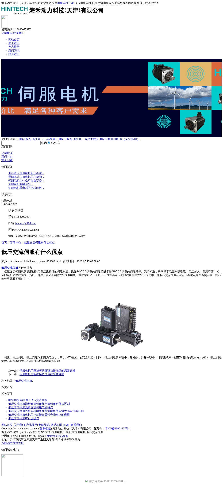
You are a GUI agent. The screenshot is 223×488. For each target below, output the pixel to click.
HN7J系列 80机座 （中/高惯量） (38, 139)
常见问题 (7, 160)
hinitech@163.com (25, 223)
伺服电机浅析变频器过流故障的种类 (42, 374)
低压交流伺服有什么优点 (39, 242)
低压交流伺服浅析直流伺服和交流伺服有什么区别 (39, 403)
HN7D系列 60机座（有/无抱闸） (120, 139)
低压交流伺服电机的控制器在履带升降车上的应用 (39, 414)
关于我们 (14, 43)
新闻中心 (7, 156)
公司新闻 (7, 152)
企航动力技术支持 (12, 443)
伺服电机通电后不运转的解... (26, 187)
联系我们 (18, 33)
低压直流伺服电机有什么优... (26, 173)
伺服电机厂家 (65, 3)
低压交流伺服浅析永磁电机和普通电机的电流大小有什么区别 (46, 411)
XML (66, 424)
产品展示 (14, 46)
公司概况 (7, 33)
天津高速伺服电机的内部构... (26, 176)
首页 (4, 242)
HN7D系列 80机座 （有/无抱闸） (79, 139)
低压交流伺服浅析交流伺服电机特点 (30, 407)
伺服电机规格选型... (20, 184)
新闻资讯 (14, 50)
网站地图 (56, 424)
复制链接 (45, 428)
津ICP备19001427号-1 (118, 428)
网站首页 (14, 39)
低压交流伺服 (23, 380)
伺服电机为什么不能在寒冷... (26, 180)
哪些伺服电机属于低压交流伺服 (27, 400)
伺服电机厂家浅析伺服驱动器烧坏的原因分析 (47, 370)
